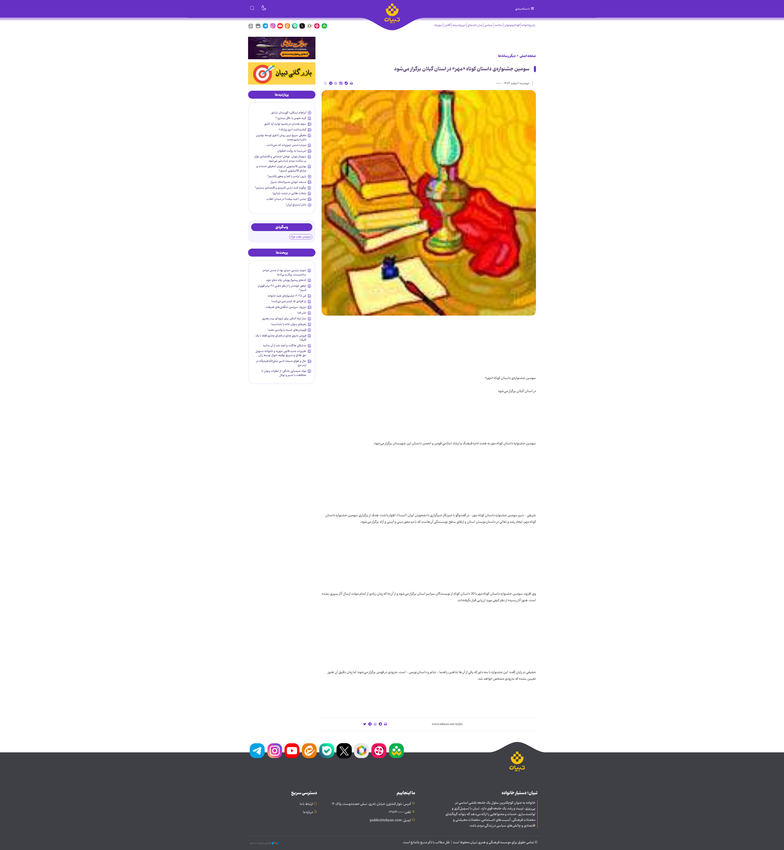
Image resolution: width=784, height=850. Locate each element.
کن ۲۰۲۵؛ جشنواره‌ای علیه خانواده (287, 296)
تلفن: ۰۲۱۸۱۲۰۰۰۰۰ (399, 812)
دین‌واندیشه (459, 25)
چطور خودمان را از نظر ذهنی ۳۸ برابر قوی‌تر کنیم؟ (282, 288)
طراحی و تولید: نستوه (261, 843)
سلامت (498, 25)
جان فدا (301, 313)
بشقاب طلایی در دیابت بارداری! (289, 193)
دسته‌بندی (522, 8)
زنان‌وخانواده (528, 25)
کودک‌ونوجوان (512, 25)
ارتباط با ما (306, 804)
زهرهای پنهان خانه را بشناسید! (288, 324)
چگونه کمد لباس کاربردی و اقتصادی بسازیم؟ (280, 187)
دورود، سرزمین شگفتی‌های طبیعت (286, 307)
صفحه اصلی (528, 56)
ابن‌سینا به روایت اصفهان (291, 151)
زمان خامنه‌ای (475, 25)
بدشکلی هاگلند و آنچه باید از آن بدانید (284, 345)
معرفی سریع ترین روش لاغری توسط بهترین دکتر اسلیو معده (281, 137)
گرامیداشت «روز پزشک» (292, 129)
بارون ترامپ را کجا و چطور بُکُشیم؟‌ (286, 176)
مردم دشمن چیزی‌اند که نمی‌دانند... (285, 145)
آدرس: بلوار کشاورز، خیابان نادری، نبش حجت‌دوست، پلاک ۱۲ (371, 804)
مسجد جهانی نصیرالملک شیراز (288, 182)
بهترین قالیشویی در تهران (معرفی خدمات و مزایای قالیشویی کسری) (281, 168)
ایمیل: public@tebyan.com (390, 820)
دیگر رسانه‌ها (507, 56)
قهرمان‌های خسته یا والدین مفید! (287, 330)
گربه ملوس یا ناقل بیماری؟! (290, 118)
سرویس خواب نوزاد (300, 237)
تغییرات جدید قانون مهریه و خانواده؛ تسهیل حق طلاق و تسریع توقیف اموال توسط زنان (280, 353)
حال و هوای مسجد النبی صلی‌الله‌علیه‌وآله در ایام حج (281, 363)
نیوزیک (438, 25)
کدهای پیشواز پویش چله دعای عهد (286, 280)
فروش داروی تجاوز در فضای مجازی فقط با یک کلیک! (280, 337)
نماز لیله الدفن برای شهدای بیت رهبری (284, 318)
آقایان (447, 25)
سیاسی (488, 25)
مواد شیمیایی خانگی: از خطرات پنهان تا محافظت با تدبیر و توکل (284, 373)
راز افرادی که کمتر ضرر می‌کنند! (288, 301)
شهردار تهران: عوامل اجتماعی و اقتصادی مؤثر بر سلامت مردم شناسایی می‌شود (280, 158)
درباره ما (308, 812)
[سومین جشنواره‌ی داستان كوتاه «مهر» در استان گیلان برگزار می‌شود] (429, 203)
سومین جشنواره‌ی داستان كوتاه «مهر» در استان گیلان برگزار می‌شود (461, 69)
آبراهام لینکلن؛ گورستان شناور (288, 112)
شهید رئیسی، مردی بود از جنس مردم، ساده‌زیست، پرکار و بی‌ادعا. (284, 272)
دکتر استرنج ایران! (296, 204)
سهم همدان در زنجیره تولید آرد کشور (285, 124)
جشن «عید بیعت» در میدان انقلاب (286, 199)
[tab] (281, 95)
